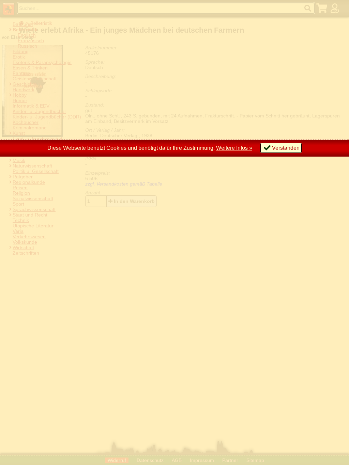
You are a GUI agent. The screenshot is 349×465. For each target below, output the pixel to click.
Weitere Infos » (234, 148)
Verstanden (286, 148)
